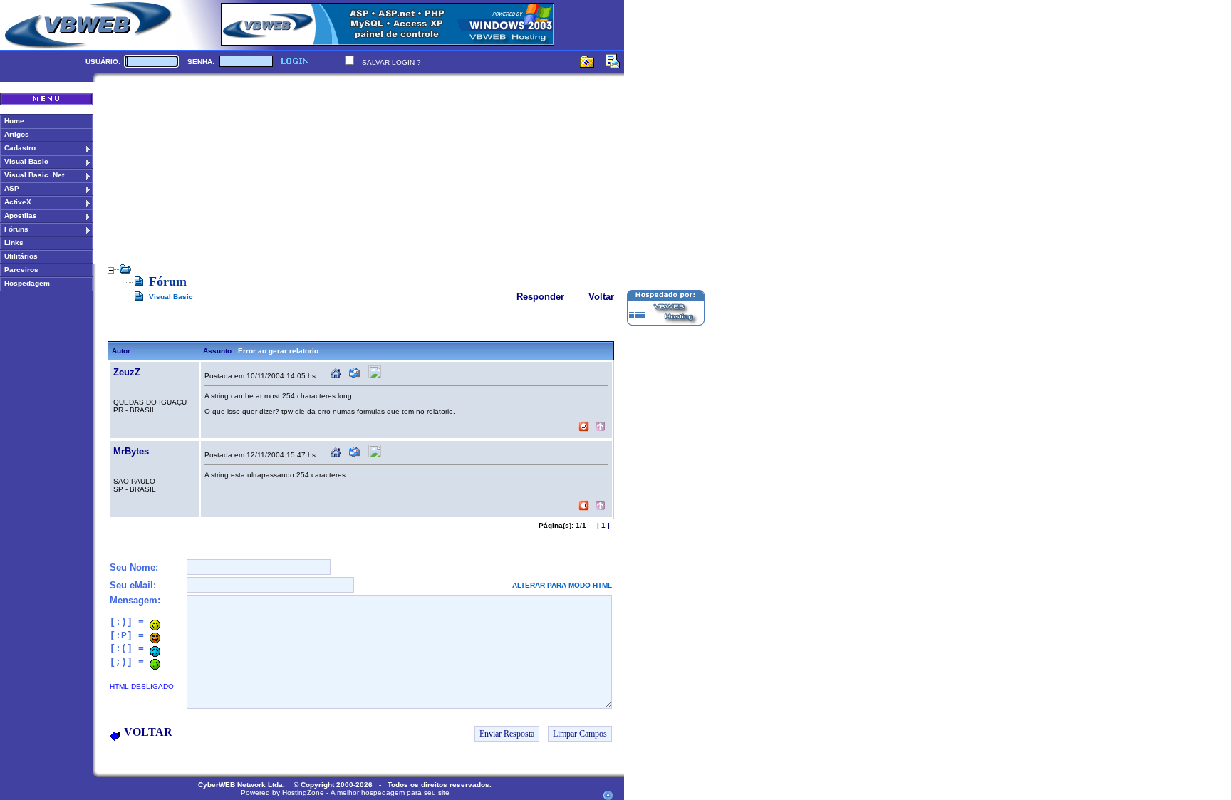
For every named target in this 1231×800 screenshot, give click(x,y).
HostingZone (303, 792)
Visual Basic (171, 297)
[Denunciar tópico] (583, 428)
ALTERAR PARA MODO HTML (562, 585)
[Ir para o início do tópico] (600, 428)
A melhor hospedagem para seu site (390, 792)
